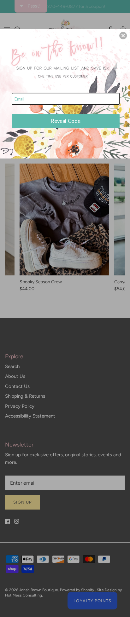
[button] (123, 35)
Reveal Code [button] (65, 121)
